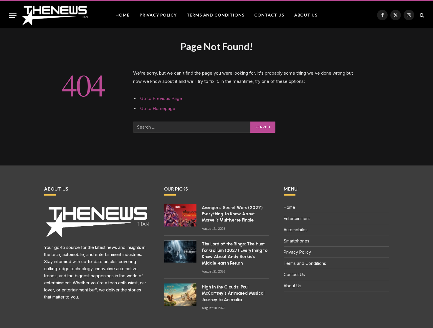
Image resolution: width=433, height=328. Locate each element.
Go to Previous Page (161, 98)
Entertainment (297, 218)
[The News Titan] (54, 15)
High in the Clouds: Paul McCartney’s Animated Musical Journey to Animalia (233, 293)
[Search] (421, 15)
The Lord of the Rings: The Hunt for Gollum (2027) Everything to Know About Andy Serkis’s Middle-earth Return (234, 253)
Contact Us (269, 14)
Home (122, 14)
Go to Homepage (157, 108)
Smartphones (296, 240)
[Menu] (12, 15)
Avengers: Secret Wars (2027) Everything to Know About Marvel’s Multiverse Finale (232, 214)
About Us (306, 14)
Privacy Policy (158, 14)
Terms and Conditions (215, 14)
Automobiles (296, 229)
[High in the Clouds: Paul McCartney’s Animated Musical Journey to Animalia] (180, 294)
